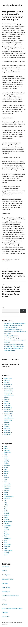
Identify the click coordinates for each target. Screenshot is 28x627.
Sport (5, 542)
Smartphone (7, 538)
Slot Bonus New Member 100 (10, 595)
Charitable (7, 465)
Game (5, 482)
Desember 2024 (8, 411)
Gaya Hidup (7, 486)
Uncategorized (5, 260)
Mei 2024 (6, 426)
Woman (6, 555)
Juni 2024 (6, 424)
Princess (6, 523)
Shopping (6, 534)
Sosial (5, 540)
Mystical (6, 513)
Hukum (6, 494)
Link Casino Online (7, 579)
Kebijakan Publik (9, 496)
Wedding (6, 552)
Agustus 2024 (8, 420)
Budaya (6, 457)
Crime (5, 469)
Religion (6, 527)
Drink (5, 475)
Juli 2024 (6, 422)
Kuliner (6, 504)
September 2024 (8, 418)
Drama (6, 473)
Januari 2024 (7, 434)
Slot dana (5, 583)
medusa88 (5, 612)
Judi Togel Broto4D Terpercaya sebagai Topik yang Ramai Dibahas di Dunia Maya (15, 331)
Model (5, 507)
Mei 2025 (6, 401)
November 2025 (8, 391)
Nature (6, 517)
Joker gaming (6, 587)
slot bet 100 (5, 566)
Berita (5, 454)
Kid (5, 500)
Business (6, 459)
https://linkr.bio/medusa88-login (12, 608)
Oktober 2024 (8, 416)
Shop (5, 532)
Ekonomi (6, 477)
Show (5, 536)
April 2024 (7, 428)
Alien (5, 446)
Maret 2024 (7, 430)
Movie (5, 511)
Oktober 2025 (8, 393)
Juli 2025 (6, 397)
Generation (7, 488)
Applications (7, 452)
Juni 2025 (6, 399)
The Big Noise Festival (12, 5)
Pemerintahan (8, 521)
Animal (6, 448)
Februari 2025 (8, 407)
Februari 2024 (8, 432)
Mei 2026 (6, 382)
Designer (6, 471)
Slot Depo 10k (6, 575)
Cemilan (6, 463)
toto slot (4, 604)
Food (5, 479)
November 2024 (8, 414)
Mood (5, 509)
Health (6, 492)
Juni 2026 (6, 380)
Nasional (6, 515)
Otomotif (6, 519)
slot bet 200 (5, 616)
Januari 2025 (7, 409)
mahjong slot (6, 591)
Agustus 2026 (8, 378)
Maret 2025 (7, 405)
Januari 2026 (7, 386)
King (5, 502)
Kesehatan (7, 498)
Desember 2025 (8, 388)
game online (7, 484)
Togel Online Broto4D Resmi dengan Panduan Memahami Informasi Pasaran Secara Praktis (14, 325)
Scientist (6, 530)
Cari (3, 307)
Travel (5, 548)
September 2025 (8, 395)
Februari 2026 (8, 384)
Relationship (7, 525)
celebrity (6, 461)
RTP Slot (4, 570)
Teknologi (7, 546)
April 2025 (7, 403)
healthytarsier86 (8, 259)
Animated (6, 450)
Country (6, 467)
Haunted (6, 490)
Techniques (7, 544)
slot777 (4, 600)
